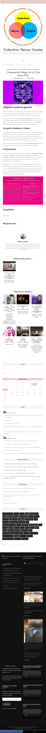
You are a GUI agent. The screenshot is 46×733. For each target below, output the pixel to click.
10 (5, 389)
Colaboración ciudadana (37, 646)
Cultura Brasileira (29, 519)
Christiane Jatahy (5, 519)
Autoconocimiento (36, 307)
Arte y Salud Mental (28, 603)
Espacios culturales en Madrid (9, 524)
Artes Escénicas (12, 516)
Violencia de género (17, 538)
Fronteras (9, 308)
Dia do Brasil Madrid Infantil (17, 522)
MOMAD (31, 605)
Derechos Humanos (28, 578)
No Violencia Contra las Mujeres (37, 341)
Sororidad (38, 580)
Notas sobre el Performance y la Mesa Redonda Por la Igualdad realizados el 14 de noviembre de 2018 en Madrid (37, 348)
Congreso (6, 307)
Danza (35, 519)
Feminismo (23, 340)
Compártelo (11, 731)
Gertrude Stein (5, 527)
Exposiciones (19, 524)
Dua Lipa (34, 578)
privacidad (26, 728)
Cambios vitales (36, 516)
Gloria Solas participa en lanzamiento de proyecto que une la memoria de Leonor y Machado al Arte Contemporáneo (11, 580)
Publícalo (34, 731)
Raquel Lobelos (26, 533)
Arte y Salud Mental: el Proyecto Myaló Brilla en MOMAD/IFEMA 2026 (17, 444)
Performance (24, 530)
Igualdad (36, 310)
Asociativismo (9, 340)
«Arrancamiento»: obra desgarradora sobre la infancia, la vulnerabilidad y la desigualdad (21, 447)
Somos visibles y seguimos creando (11, 423)
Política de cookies (7, 679)
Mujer (36, 527)
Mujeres (4, 530)
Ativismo (25, 576)
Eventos (12, 342)
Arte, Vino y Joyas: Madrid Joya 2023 (11, 450)
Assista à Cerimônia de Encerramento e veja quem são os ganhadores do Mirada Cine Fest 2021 (23, 453)
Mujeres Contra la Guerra (25, 69)
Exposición (25, 525)
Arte (27, 514)
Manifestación (27, 527)
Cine (10, 519)
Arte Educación (9, 339)
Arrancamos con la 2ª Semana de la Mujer (9, 281)
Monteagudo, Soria (35, 648)
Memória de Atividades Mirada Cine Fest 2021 (23, 312)
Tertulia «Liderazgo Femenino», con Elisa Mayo (37, 316)
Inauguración (17, 527)
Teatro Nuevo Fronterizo (8, 538)
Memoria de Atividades (23, 309)
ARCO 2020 (22, 513)
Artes (4, 516)
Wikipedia (26, 342)
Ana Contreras (16, 513)
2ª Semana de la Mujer (11, 69)
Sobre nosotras (9, 344)
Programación (36, 69)
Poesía (30, 530)
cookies (30, 728)
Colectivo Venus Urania (23, 50)
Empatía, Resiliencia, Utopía (9, 276)
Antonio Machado (27, 644)
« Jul (4, 400)
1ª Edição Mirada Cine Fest (23, 306)
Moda (28, 605)
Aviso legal (16, 728)
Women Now (25, 538)
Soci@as (13, 310)
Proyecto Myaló (37, 605)
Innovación (22, 527)
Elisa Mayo (36, 308)
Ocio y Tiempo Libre (14, 530)
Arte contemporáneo (36, 644)
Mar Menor (32, 527)
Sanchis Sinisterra (34, 533)
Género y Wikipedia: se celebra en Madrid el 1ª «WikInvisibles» (23, 345)
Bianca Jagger (31, 516)
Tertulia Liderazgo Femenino (36, 312)
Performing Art (36, 342)
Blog (9, 274)
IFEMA (36, 603)
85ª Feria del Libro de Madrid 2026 (8, 513)
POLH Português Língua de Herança (13, 533)
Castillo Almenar (27, 646)
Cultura (13, 307)
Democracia (39, 576)
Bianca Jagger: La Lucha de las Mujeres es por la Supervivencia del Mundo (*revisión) (21, 440)
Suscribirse (6, 704)
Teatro (9, 311)
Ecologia (38, 578)
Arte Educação (34, 513)
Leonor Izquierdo (27, 648)
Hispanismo (6, 310)
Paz (34, 580)
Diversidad (23, 339)
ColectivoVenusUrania (18, 78)
